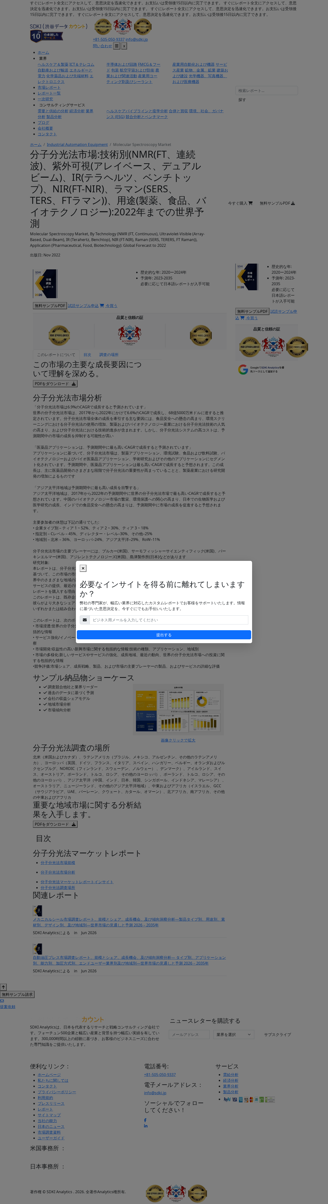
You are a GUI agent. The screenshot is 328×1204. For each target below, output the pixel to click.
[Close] (83, 568)
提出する (164, 634)
